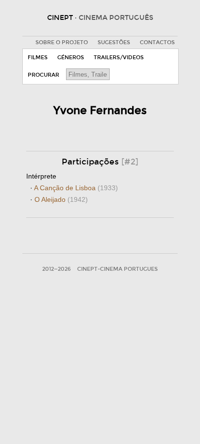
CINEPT (100, 18)
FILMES (38, 57)
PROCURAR (43, 75)
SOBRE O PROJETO (61, 42)
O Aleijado (61, 199)
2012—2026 (56, 269)
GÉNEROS (70, 57)
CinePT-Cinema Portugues (117, 269)
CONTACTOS (157, 42)
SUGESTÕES (114, 42)
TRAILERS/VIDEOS (119, 57)
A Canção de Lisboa (76, 188)
